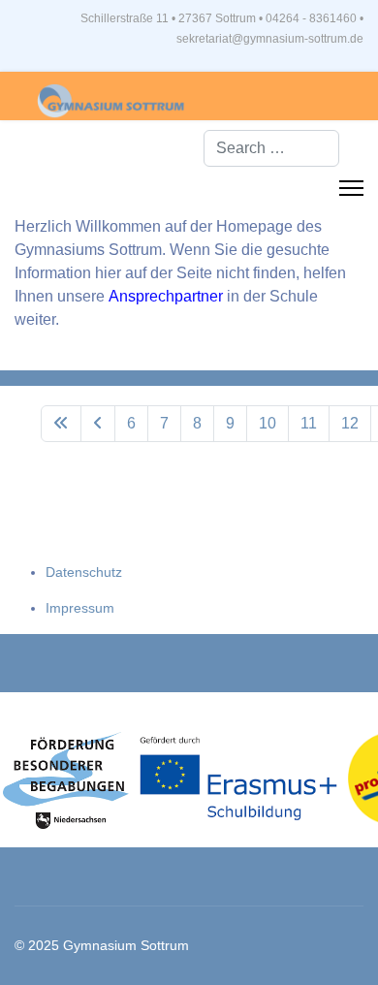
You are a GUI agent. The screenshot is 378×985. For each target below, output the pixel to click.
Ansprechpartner (168, 296)
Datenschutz (84, 572)
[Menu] (351, 188)
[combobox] (271, 148)
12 (350, 423)
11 (308, 423)
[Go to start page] (61, 423)
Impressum (80, 608)
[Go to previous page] (97, 423)
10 (267, 423)
